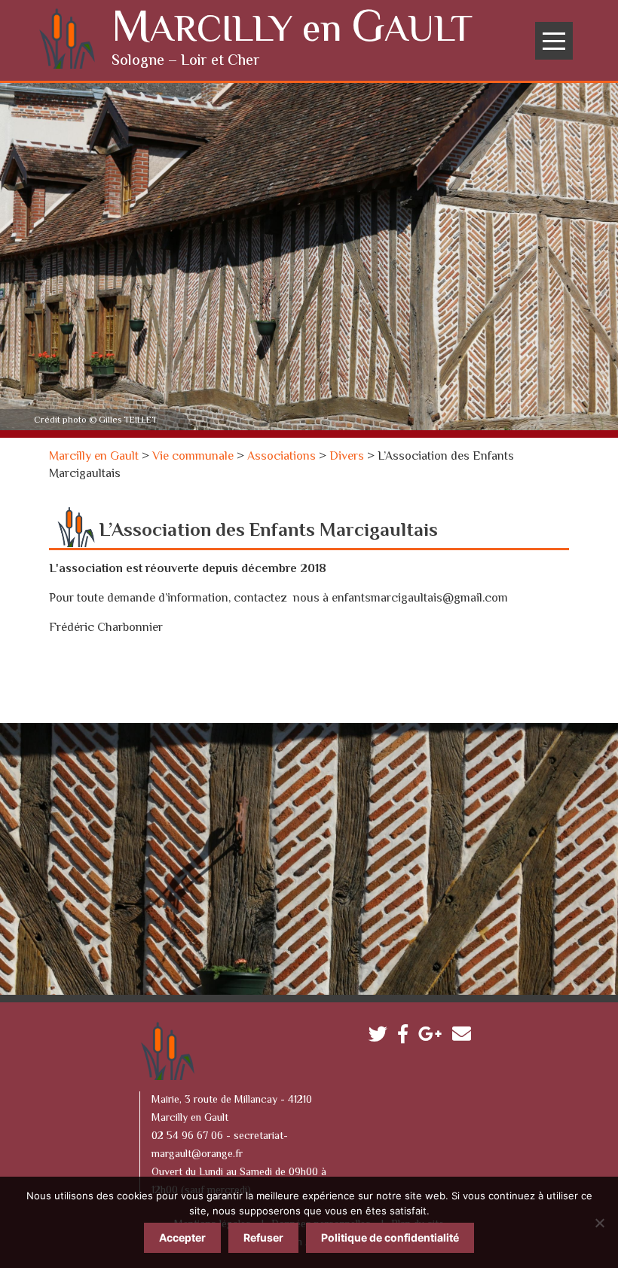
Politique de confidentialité (390, 1237)
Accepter (182, 1237)
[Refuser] (599, 1222)
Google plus (433, 1037)
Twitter (382, 1037)
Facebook (406, 1037)
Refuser (263, 1237)
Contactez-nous (465, 1037)
